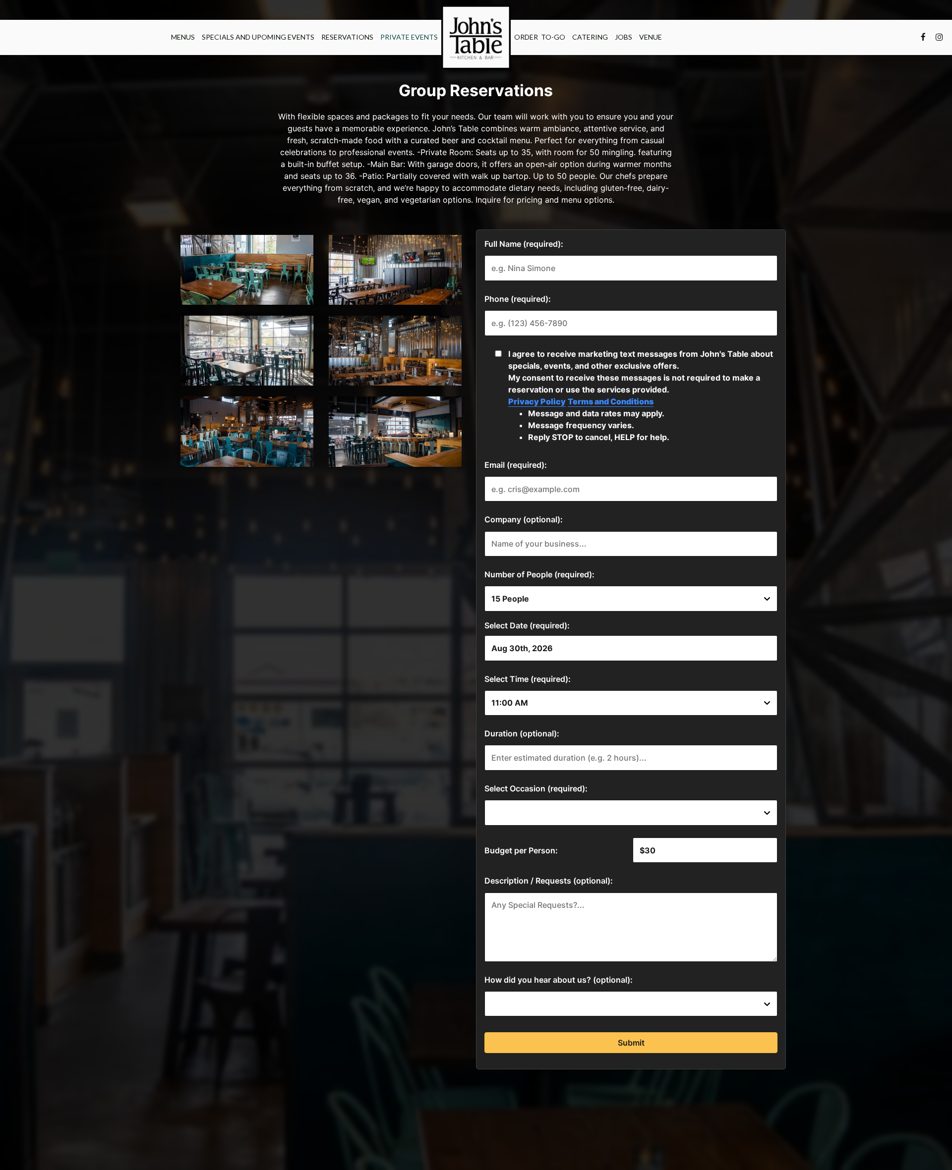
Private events (409, 37)
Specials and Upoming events (258, 37)
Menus (183, 37)
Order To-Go (539, 37)
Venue (650, 37)
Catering (590, 37)
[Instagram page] (939, 37)
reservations (347, 37)
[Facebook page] (923, 37)
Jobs (623, 37)
